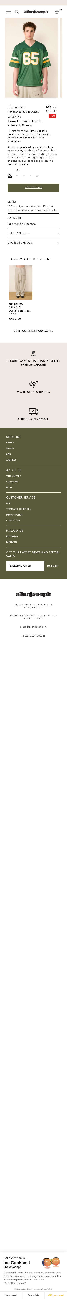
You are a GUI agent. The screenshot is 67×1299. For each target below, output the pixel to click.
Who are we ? (13, 476)
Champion (17, 107)
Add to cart (33, 187)
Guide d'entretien (18, 233)
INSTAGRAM (12, 537)
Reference (15, 112)
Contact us (13, 521)
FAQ (8, 504)
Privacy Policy (14, 515)
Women (10, 449)
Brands (10, 443)
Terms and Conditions (18, 509)
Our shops (12, 482)
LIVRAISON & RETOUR (20, 243)
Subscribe (52, 566)
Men (8, 454)
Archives (11, 460)
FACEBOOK (11, 542)
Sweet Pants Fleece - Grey (20, 312)
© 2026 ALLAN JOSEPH (33, 636)
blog (9, 488)
